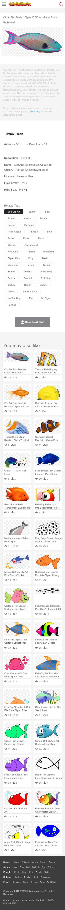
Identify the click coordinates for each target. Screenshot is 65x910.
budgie (11, 271)
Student (18, 877)
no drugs (13, 251)
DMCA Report (14, 134)
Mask (16, 872)
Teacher (27, 877)
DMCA (50, 900)
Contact (40, 900)
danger (12, 225)
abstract (34, 231)
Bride (30, 872)
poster (11, 238)
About (6, 900)
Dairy (25, 882)
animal (27, 218)
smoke (11, 278)
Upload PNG (9, 903)
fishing (30, 265)
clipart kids (14, 258)
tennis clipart (30, 291)
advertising (46, 271)
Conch (52, 862)
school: (7, 877)
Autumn (25, 862)
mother (47, 872)
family (39, 872)
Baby (24, 872)
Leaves (34, 862)
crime (11, 291)
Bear (22, 867)
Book (36, 877)
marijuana (13, 265)
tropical (30, 251)
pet (31, 298)
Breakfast (16, 882)
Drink (42, 882)
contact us (34, 111)
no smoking (14, 298)
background (31, 245)
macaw (43, 285)
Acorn (16, 862)
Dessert (34, 882)
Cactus (43, 862)
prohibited (45, 278)
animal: (7, 867)
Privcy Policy (27, 900)
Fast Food (51, 882)
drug (31, 258)
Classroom (45, 877)
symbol (47, 265)
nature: (7, 862)
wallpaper (29, 225)
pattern (11, 218)
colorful (28, 278)
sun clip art (14, 211)
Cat (43, 867)
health (27, 285)
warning (12, 245)
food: (6, 882)
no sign (45, 298)
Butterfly (36, 867)
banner (32, 211)
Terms (15, 900)
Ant (15, 867)
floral (41, 238)
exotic (26, 238)
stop (49, 231)
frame (43, 218)
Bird (28, 867)
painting (12, 304)
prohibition (48, 251)
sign (47, 211)
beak (45, 258)
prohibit (28, 271)
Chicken (51, 867)
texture (12, 285)
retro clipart (14, 231)
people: (7, 872)
